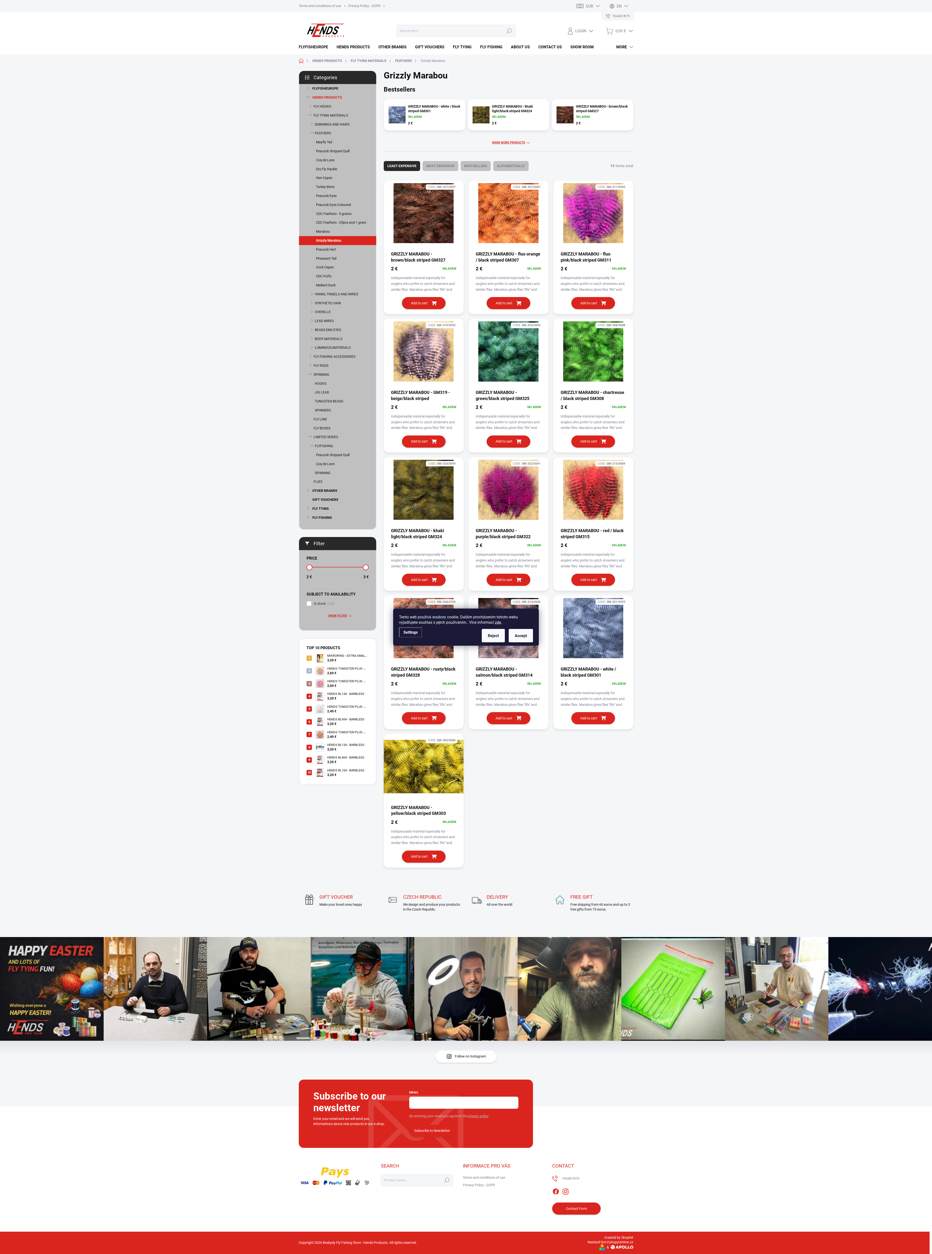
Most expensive (440, 166)
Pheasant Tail (326, 258)
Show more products (508, 142)
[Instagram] (565, 1190)
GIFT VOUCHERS (325, 500)
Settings (410, 632)
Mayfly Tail (324, 142)
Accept (521, 635)
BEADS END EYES (328, 330)
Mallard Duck (326, 285)
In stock (323, 604)
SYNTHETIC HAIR (328, 303)
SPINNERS (323, 410)
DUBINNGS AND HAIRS (332, 124)
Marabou (323, 231)
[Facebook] (555, 1190)
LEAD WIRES (324, 321)
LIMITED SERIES (326, 437)
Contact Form (576, 1209)
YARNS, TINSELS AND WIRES (336, 294)
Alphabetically (511, 166)
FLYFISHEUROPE (325, 88)
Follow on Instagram (470, 1056)
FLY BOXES (322, 428)
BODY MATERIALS (328, 339)
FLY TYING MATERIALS (331, 115)
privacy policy (478, 1116)
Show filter (337, 615)
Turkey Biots (325, 187)
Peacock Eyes (326, 196)
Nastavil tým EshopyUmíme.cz (610, 1242)
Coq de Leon (325, 160)
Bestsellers (475, 166)
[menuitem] (315, 47)
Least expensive (401, 166)
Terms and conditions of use (320, 6)
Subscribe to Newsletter (432, 1131)
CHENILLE (323, 312)
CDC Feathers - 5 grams (333, 214)
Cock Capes (325, 267)
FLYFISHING (324, 446)
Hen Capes (324, 178)
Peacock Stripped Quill (333, 151)
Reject (493, 635)
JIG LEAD (322, 392)
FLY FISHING (322, 518)
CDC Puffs (324, 276)
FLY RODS (321, 365)
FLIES (318, 482)
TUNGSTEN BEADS (329, 401)
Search (509, 31)
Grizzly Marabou (328, 240)
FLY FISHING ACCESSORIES (334, 356)
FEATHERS (323, 133)
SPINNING (321, 374)
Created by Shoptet (618, 1237)
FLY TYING (320, 509)
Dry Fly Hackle (326, 169)
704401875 (570, 1178)
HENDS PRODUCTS (327, 97)
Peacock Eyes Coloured (333, 205)
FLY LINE (320, 419)
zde (498, 622)
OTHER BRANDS (324, 491)
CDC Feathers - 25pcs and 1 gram (341, 222)
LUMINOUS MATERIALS (332, 348)
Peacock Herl (326, 249)
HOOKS (320, 383)
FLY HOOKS (322, 106)
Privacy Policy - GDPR (364, 6)
